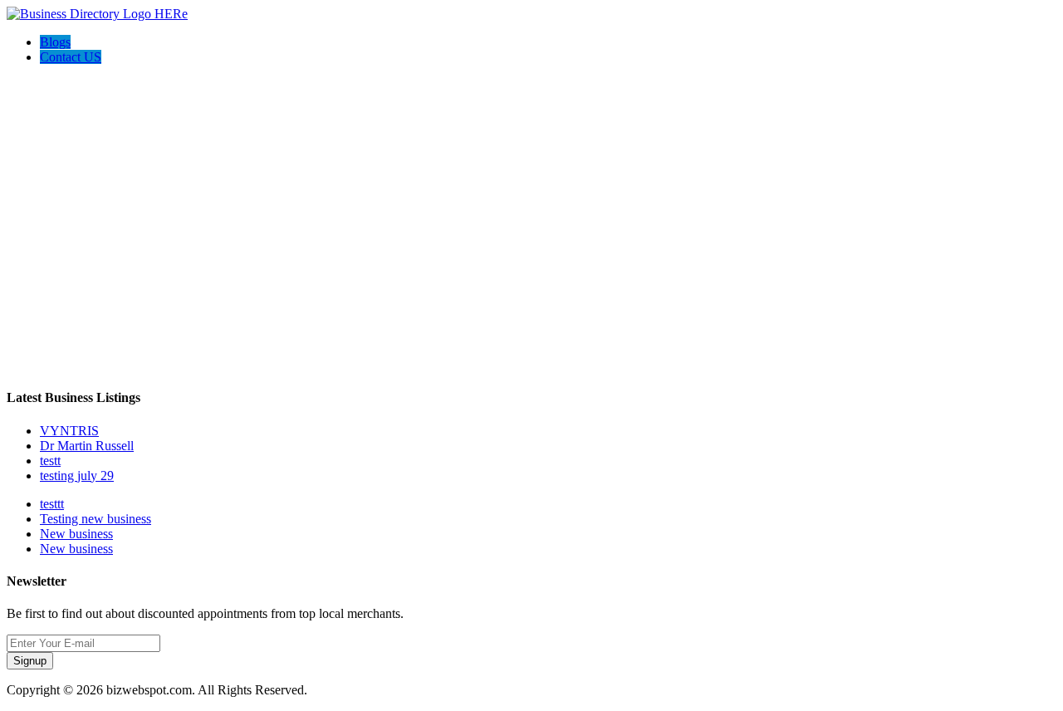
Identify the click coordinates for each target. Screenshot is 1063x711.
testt (50, 461)
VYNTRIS (69, 431)
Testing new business (95, 519)
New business (76, 534)
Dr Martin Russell (87, 446)
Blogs (55, 42)
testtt (52, 504)
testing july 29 (77, 475)
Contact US (70, 57)
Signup (30, 661)
